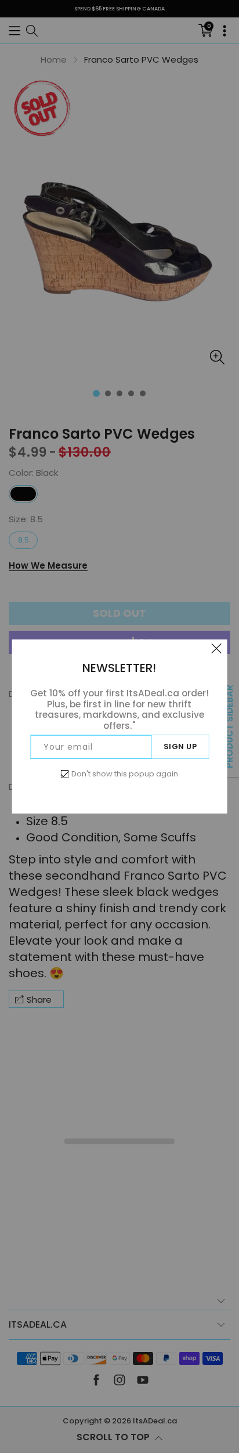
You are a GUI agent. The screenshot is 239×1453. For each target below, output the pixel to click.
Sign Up (180, 746)
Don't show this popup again (124, 773)
